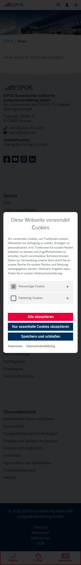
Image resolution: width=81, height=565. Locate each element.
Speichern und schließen (40, 336)
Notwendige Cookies (31, 286)
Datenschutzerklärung (40, 346)
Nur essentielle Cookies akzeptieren (40, 326)
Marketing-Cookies (30, 298)
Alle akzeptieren (41, 317)
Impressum (15, 346)
